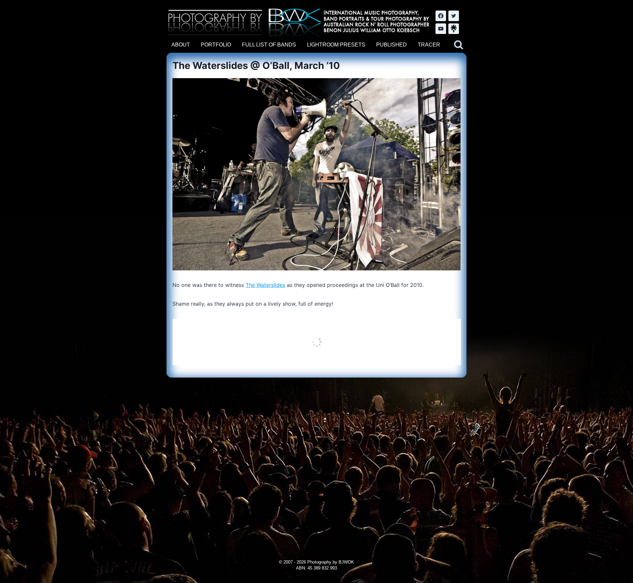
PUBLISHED (391, 44)
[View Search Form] (459, 45)
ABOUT (180, 44)
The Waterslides (265, 285)
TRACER (429, 44)
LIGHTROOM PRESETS (336, 44)
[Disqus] (316, 460)
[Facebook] (441, 16)
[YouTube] (441, 28)
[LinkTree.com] (453, 28)
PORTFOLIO (216, 44)
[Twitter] (453, 16)
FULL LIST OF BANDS (269, 44)
